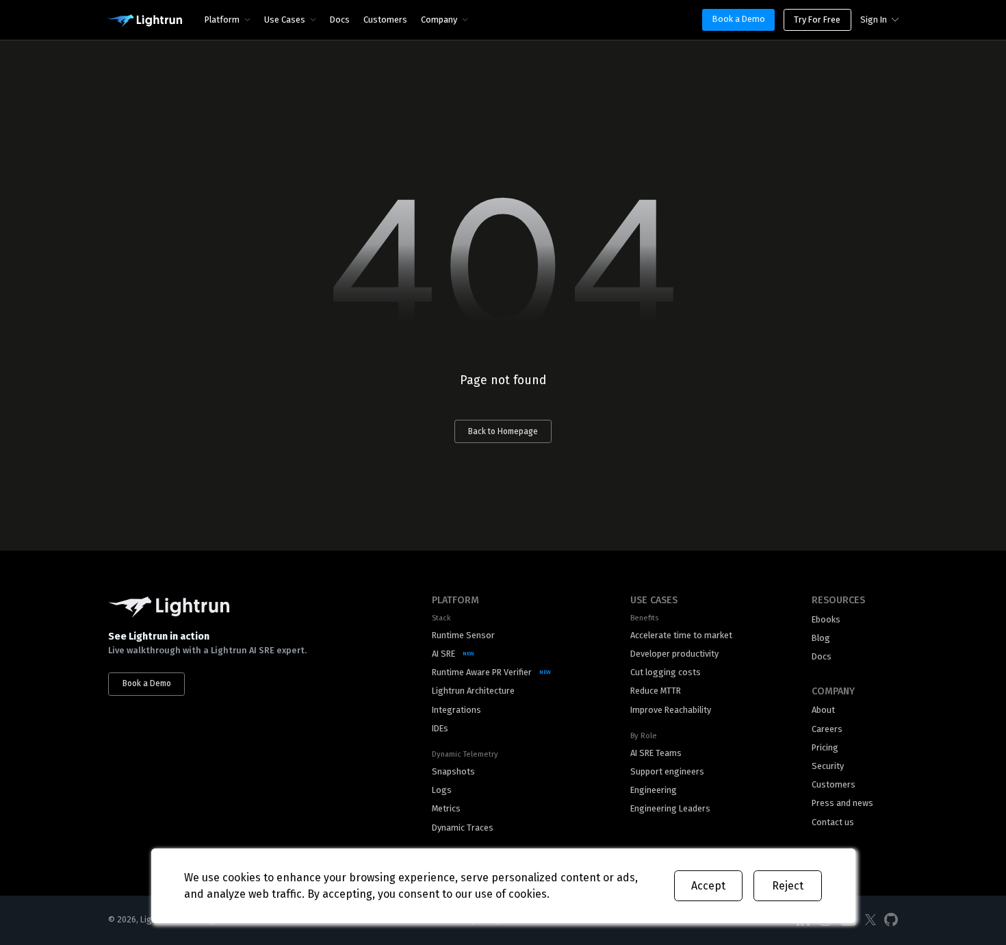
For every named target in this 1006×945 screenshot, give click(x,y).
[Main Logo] (144, 21)
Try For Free (817, 19)
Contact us (833, 822)
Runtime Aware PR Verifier (482, 672)
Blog (821, 638)
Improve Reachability (670, 710)
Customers (385, 19)
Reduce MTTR (655, 690)
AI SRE (443, 653)
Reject (787, 885)
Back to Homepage (503, 431)
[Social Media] (870, 920)
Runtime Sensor (463, 635)
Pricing (825, 747)
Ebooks (826, 619)
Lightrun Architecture (473, 690)
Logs (442, 790)
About (823, 710)
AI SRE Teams (656, 753)
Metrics (446, 808)
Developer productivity (674, 653)
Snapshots (453, 771)
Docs (340, 19)
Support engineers (667, 771)
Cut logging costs (665, 672)
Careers (827, 729)
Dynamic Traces (462, 827)
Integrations (456, 710)
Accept (708, 885)
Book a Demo (738, 19)
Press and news (842, 803)
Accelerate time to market (681, 635)
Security (828, 766)
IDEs (440, 728)
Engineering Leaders (670, 808)
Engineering (653, 790)
